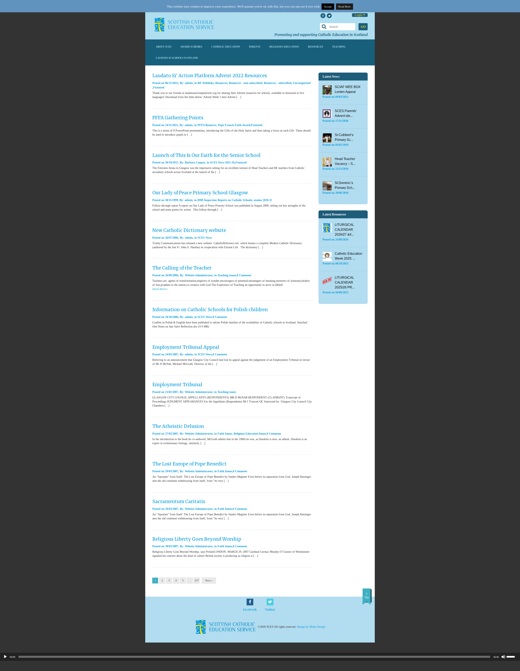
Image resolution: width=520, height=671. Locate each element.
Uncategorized (302, 83)
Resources (315, 46)
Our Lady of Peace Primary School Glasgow (200, 193)
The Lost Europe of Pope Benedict (189, 464)
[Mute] (503, 657)
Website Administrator (199, 275)
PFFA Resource (206, 125)
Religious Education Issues (250, 433)
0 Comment (244, 275)
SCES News (205, 237)
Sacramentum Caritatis (178, 501)
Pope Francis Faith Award (234, 125)
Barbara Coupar (195, 162)
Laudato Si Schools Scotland (177, 58)
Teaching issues (227, 275)
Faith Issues (225, 433)
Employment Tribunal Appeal (185, 347)
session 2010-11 (263, 200)
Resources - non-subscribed (245, 83)
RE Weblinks (206, 83)
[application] (260, 657)
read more (159, 289)
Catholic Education (225, 46)
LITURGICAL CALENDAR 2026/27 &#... (344, 229)
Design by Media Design (311, 626)
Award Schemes (191, 46)
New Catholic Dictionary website (189, 230)
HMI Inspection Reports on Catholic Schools (224, 200)
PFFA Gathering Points (177, 118)
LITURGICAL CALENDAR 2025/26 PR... (344, 282)
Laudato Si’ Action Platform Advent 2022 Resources (209, 75)
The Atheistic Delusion (178, 426)
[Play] (5, 657)
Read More (344, 6)
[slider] (512, 656)
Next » (208, 580)
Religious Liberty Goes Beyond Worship (196, 539)
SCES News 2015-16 (222, 162)
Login (359, 15)
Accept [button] (328, 6)
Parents (254, 46)
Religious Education (284, 46)
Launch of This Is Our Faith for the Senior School (206, 155)
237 (197, 580)
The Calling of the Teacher (181, 268)
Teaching (339, 46)
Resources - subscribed (277, 83)
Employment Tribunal (177, 384)
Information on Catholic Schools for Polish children (210, 309)
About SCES (163, 46)
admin (189, 83)
